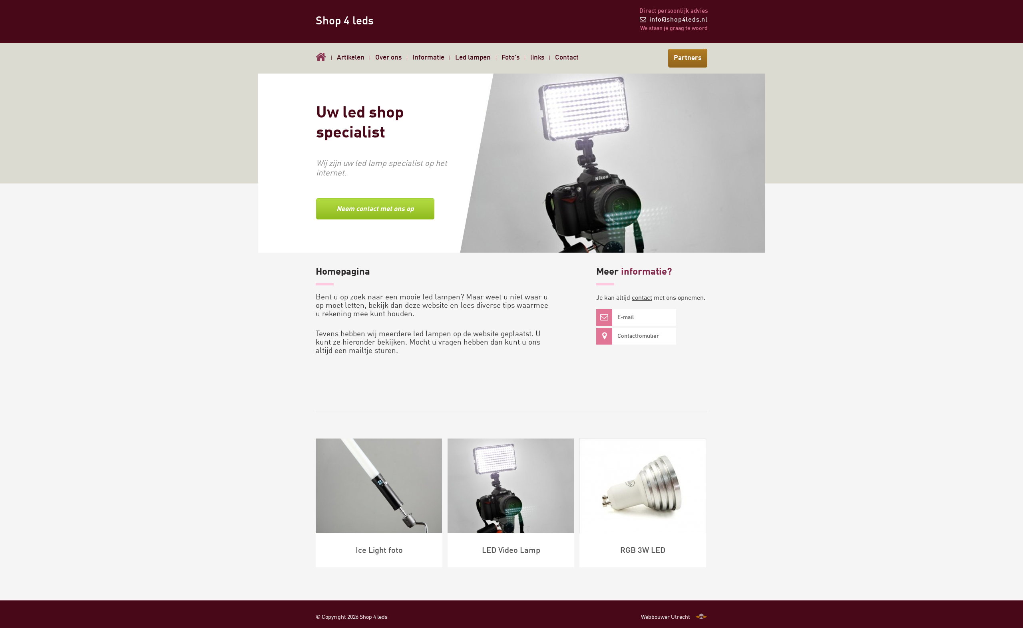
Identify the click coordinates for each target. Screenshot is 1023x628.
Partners (688, 58)
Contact (567, 58)
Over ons (388, 58)
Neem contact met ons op (375, 209)
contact (642, 298)
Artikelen (350, 58)
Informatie (428, 58)
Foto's (510, 58)
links (537, 58)
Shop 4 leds (345, 21)
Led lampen (473, 58)
